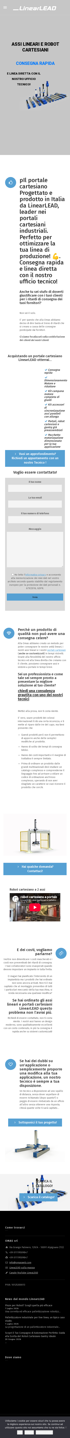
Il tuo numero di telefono (35, 513)
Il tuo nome (35, 482)
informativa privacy (35, 574)
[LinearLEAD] (34, 8)
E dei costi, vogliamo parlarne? (34, 951)
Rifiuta (29, 1432)
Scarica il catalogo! (41, 1197)
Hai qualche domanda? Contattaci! (38, 869)
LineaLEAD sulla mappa (22, 1267)
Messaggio (35, 529)
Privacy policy (44, 1432)
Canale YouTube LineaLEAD (23, 1272)
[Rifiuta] (65, 1427)
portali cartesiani (56, 650)
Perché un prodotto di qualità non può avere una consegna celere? (41, 633)
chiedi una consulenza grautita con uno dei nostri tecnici (40, 695)
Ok (19, 1432)
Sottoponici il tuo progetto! (38, 1122)
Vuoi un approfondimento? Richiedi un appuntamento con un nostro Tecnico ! (35, 458)
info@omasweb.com (20, 1262)
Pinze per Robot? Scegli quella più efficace (28, 1305)
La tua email (35, 497)
